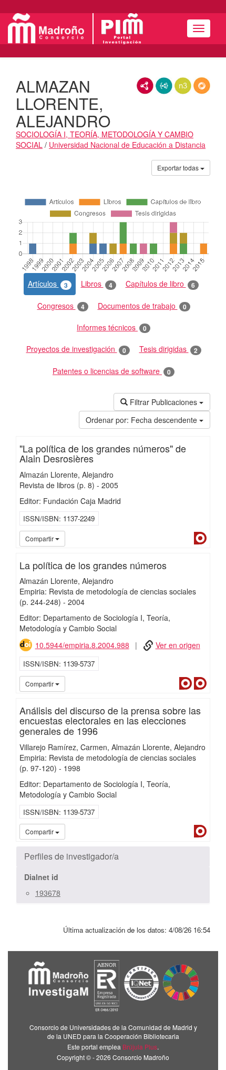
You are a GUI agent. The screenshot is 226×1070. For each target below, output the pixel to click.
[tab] (113, 856)
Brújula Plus (139, 1046)
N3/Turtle (182, 85)
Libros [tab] (96, 283)
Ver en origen (178, 645)
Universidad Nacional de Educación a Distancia (127, 144)
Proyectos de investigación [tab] (76, 349)
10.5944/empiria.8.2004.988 (82, 645)
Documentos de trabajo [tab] (142, 305)
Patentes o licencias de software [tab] (112, 371)
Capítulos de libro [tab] (160, 283)
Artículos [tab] (48, 283)
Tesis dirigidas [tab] (168, 349)
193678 (47, 892)
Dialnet (200, 538)
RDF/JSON (201, 85)
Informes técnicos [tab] (112, 327)
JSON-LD (164, 85)
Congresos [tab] (61, 305)
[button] (113, 856)
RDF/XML (145, 85)
